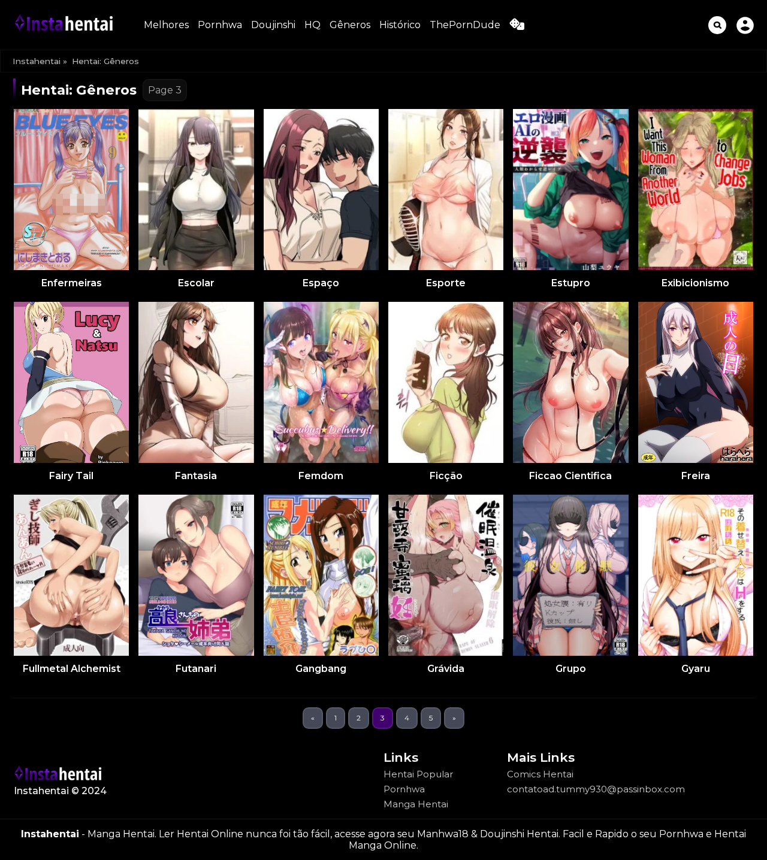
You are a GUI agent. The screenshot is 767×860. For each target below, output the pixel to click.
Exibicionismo (695, 283)
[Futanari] (195, 575)
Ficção (446, 476)
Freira (695, 476)
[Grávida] (445, 575)
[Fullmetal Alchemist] (71, 575)
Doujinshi (273, 25)
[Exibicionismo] (695, 189)
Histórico (400, 25)
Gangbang (320, 668)
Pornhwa (220, 25)
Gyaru (695, 668)
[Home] (66, 25)
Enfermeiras (71, 283)
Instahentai (37, 61)
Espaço (321, 283)
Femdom (320, 476)
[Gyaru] (695, 575)
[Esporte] (445, 189)
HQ (312, 25)
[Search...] (717, 25)
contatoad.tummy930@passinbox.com (596, 789)
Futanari (196, 668)
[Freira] (695, 382)
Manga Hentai (416, 804)
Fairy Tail (71, 476)
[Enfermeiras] (71, 189)
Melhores (166, 25)
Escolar (196, 283)
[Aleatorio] (516, 26)
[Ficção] (445, 382)
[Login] (745, 25)
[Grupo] (570, 575)
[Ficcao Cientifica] (570, 382)
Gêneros (350, 25)
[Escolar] (195, 189)
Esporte (446, 283)
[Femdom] (321, 382)
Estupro (570, 283)
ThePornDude (465, 25)
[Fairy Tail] (71, 382)
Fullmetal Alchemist (71, 668)
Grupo (570, 668)
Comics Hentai (540, 774)
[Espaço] (321, 189)
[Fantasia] (195, 382)
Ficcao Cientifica (570, 476)
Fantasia (196, 476)
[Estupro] (570, 189)
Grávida (445, 668)
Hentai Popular (418, 774)
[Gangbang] (321, 575)
